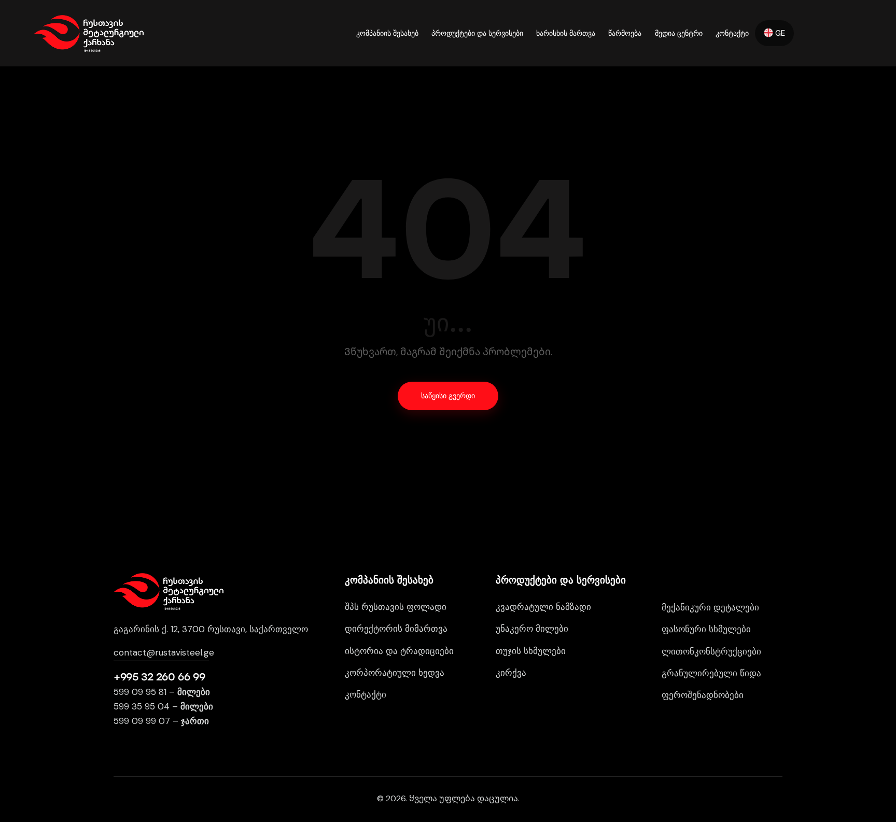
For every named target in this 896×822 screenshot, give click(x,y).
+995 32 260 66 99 (159, 677)
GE (779, 33)
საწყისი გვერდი (448, 396)
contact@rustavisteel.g (161, 652)
